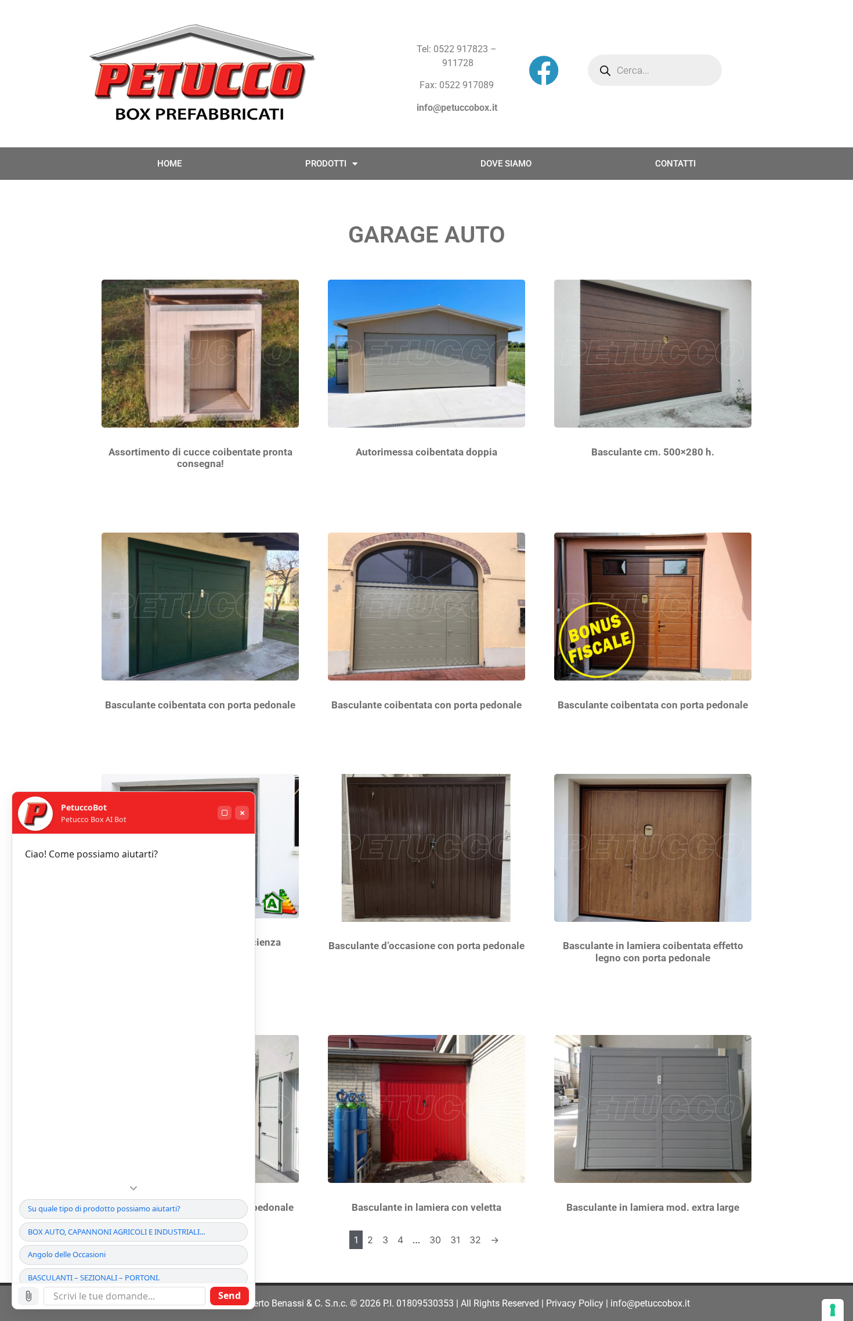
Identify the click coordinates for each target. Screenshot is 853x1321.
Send (229, 1295)
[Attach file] (28, 1296)
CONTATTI (675, 163)
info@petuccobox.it (457, 107)
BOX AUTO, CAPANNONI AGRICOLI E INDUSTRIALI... (116, 1231)
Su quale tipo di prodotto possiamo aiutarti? (104, 1208)
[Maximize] (225, 813)
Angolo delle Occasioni (67, 1254)
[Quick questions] (133, 1188)
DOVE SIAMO (506, 163)
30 (435, 1240)
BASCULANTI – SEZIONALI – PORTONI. (94, 1277)
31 (455, 1240)
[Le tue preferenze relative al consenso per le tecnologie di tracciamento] (833, 1310)
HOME (169, 163)
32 (475, 1240)
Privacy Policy (574, 1303)
